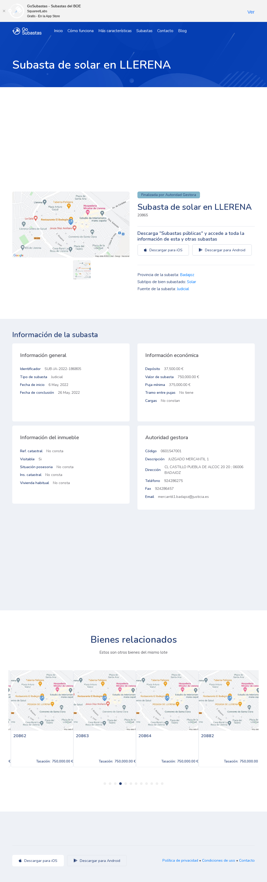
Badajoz (187, 274)
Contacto (165, 30)
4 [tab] (120, 783)
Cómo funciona (81, 30)
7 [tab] (136, 783)
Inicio (58, 30)
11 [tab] (157, 783)
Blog (182, 30)
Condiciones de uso (218, 860)
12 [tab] (162, 783)
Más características (115, 30)
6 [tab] (131, 783)
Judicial (183, 288)
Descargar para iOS (165, 250)
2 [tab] (110, 783)
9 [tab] (146, 783)
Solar (191, 281)
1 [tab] (105, 783)
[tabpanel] (39, 718)
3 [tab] (115, 783)
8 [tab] (141, 783)
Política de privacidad (180, 860)
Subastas (144, 30)
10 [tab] (151, 783)
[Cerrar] (3, 11)
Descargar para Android (224, 250)
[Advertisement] (133, 126)
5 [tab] (125, 783)
